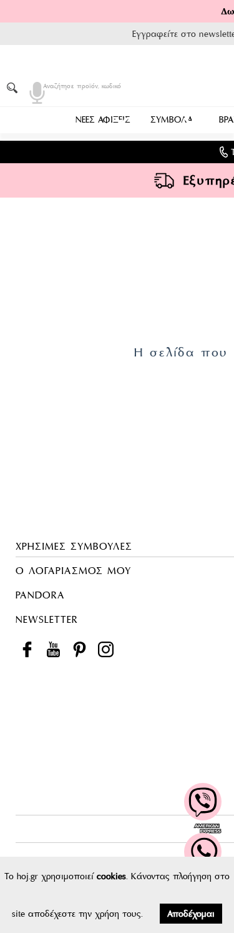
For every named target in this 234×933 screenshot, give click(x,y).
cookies (111, 876)
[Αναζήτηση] (14, 87)
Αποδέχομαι (191, 913)
